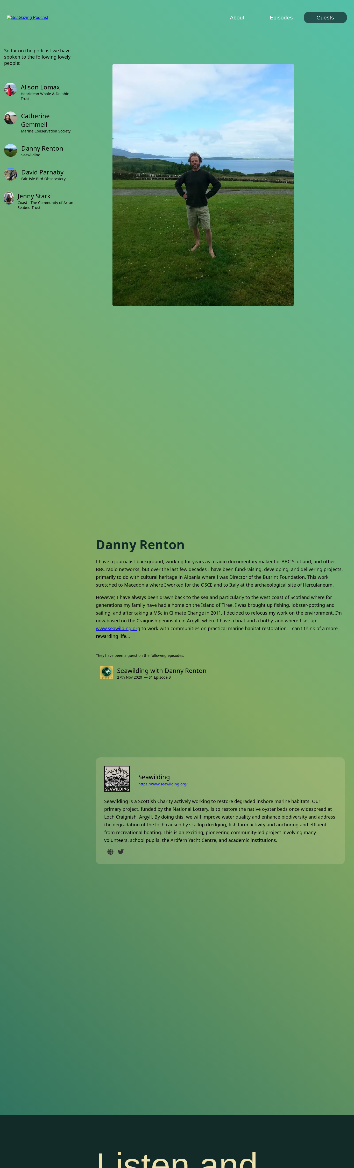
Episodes (281, 17)
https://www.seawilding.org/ (163, 784)
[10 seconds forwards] (71, 1154)
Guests (325, 17)
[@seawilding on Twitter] (121, 852)
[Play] (58, 1154)
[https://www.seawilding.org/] (110, 852)
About (237, 17)
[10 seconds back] (45, 1154)
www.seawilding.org (118, 628)
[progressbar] (196, 1156)
